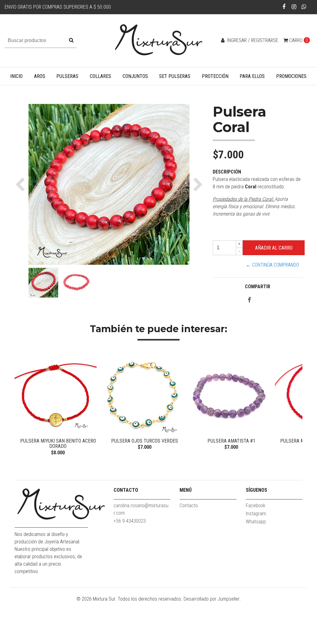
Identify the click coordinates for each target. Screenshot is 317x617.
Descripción (227, 172)
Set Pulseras (174, 76)
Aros (39, 76)
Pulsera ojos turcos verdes (144, 441)
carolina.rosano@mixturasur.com (141, 509)
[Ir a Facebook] (284, 6)
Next (296, 405)
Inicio (16, 76)
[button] (21, 184)
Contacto (189, 505)
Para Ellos (252, 76)
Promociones (291, 76)
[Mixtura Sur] (158, 40)
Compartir (257, 286)
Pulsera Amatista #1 (231, 441)
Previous (21, 405)
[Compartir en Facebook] (249, 300)
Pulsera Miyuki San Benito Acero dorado (58, 443)
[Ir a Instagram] (293, 6)
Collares (100, 76)
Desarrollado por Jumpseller (212, 599)
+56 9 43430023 (130, 521)
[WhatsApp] (303, 6)
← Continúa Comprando (272, 265)
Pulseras (67, 76)
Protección (215, 76)
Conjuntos (135, 76)
